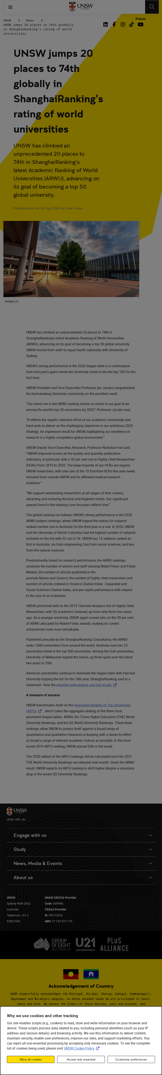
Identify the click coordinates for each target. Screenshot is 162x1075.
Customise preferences (131, 1059)
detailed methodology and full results (87, 685)
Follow (141, 19)
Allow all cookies (31, 1059)
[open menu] (10, 7)
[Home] (81, 7)
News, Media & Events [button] (38, 863)
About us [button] (23, 877)
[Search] (152, 7)
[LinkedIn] (106, 24)
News (30, 20)
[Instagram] (123, 24)
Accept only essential (81, 1059)
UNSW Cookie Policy (82, 1048)
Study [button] (20, 849)
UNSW (7, 20)
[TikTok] (131, 24)
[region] (81, 1040)
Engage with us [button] (30, 835)
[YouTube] (140, 24)
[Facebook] (114, 24)
